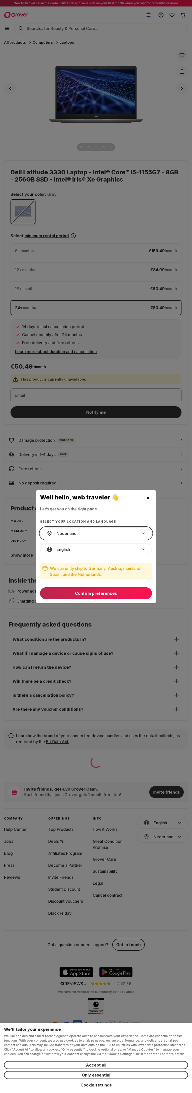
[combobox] (96, 533)
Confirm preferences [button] (96, 593)
